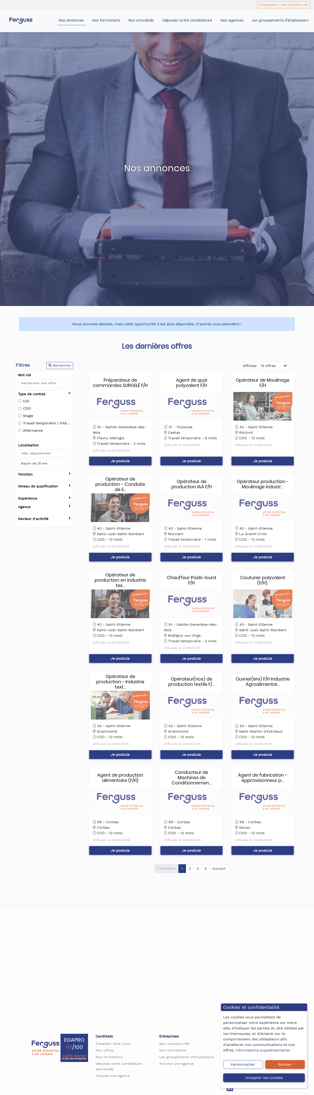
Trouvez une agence (113, 1076)
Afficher (250, 366)
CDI (26, 401)
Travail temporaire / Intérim (47, 423)
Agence (24, 507)
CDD (27, 408)
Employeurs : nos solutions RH (283, 4)
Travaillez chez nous (113, 1043)
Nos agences (232, 20)
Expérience (27, 498)
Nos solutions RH (174, 1043)
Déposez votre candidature (187, 20)
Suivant (219, 868)
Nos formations (106, 20)
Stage (28, 416)
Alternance (33, 430)
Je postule (120, 461)
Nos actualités (141, 20)
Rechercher (61, 365)
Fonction (25, 474)
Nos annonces (71, 20)
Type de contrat (31, 394)
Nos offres (105, 1050)
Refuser (285, 1064)
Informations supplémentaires (263, 1050)
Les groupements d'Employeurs (280, 20)
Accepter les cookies (264, 1078)
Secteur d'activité (33, 519)
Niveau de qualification (38, 486)
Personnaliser (243, 1064)
